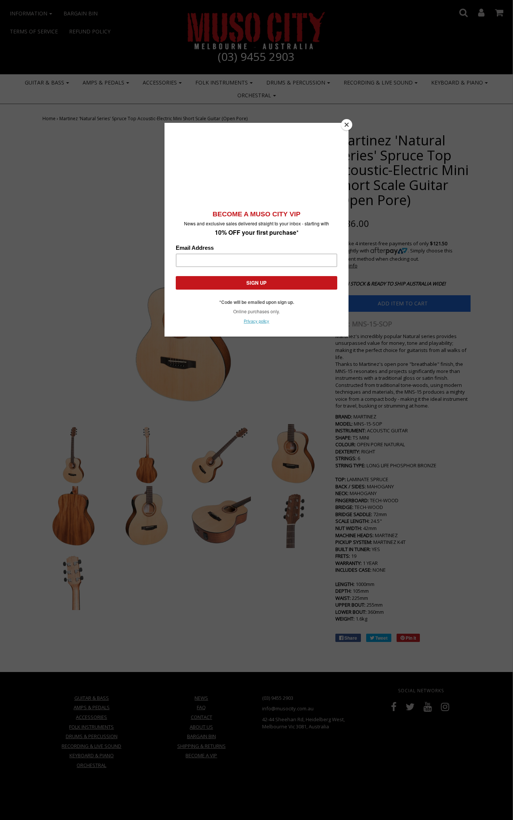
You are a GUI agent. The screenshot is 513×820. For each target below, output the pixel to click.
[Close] (346, 124)
